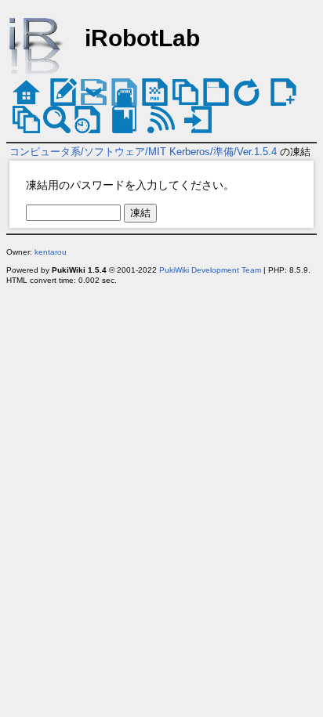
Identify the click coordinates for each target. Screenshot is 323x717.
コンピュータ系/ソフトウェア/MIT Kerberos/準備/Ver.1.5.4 (143, 152)
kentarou (50, 252)
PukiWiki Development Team (210, 270)
